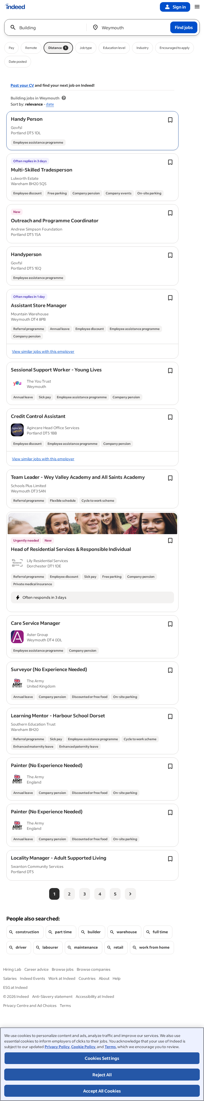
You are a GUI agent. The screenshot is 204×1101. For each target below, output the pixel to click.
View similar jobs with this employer (43, 351)
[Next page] (130, 894)
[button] (26, 119)
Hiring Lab (12, 969)
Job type (86, 48)
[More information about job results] (64, 98)
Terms (110, 1046)
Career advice (36, 969)
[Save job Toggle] (170, 120)
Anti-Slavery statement (52, 996)
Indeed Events (32, 978)
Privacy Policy (57, 1046)
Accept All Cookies (102, 1091)
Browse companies (93, 969)
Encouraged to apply (174, 48)
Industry (142, 48)
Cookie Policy (83, 1046)
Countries (87, 978)
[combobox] (47, 27)
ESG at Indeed (15, 987)
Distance (57, 48)
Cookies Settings (102, 1058)
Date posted (18, 62)
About (104, 978)
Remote (31, 48)
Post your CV (22, 85)
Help (117, 978)
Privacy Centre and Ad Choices (30, 1005)
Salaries (10, 978)
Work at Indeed (61, 978)
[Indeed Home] (15, 7)
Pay (11, 48)
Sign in (179, 7)
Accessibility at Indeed (95, 996)
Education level (114, 48)
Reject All (102, 1074)
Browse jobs (63, 969)
